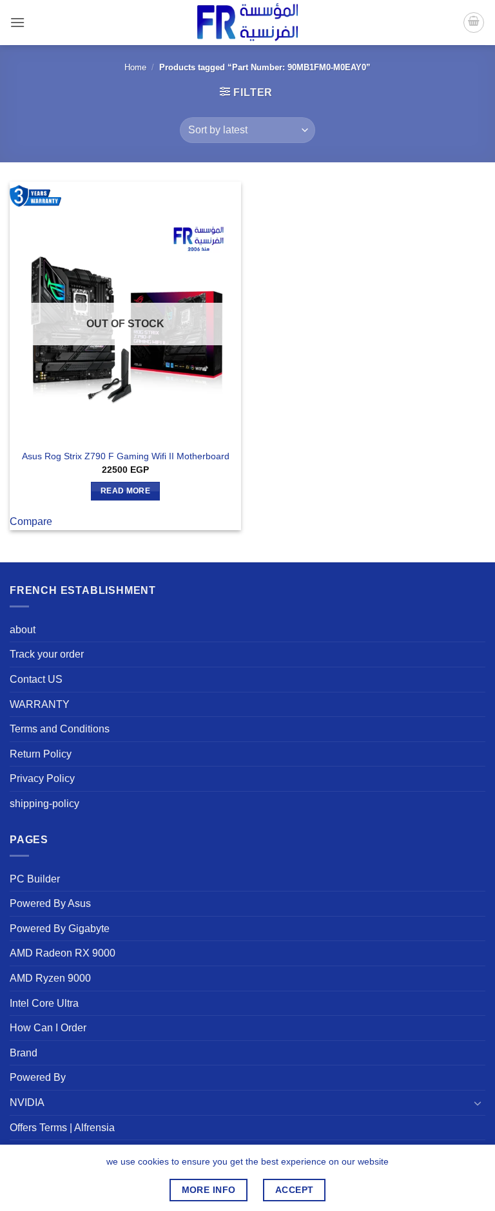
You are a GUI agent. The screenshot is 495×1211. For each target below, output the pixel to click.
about (22, 629)
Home (135, 67)
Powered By (38, 1077)
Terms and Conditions (60, 728)
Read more (125, 491)
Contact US (36, 679)
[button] (17, 22)
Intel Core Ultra (44, 1003)
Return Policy (41, 754)
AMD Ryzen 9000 (50, 978)
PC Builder (35, 878)
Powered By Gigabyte (60, 928)
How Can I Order (48, 1027)
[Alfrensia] (247, 22)
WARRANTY (40, 704)
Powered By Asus (50, 903)
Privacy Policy (42, 778)
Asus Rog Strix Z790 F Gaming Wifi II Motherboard (125, 456)
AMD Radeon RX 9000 (62, 953)
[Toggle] (477, 1103)
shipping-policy (44, 803)
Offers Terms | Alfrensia (62, 1127)
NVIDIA (27, 1102)
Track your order (47, 654)
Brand (23, 1052)
